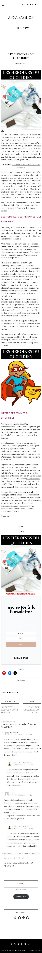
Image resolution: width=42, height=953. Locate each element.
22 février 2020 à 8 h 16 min (21, 795)
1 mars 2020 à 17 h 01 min (14, 858)
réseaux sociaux (33, 478)
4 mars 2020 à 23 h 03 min (22, 828)
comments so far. (8, 721)
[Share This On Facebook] (8, 692)
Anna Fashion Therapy (20, 762)
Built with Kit (21, 658)
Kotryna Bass (38, 950)
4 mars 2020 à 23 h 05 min (22, 765)
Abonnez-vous (21, 896)
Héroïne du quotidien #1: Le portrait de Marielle (22, 853)
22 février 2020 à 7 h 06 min (21, 734)
